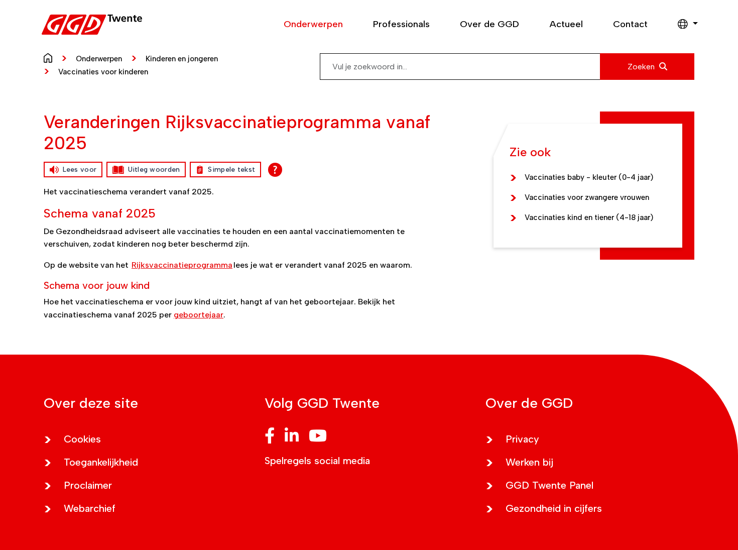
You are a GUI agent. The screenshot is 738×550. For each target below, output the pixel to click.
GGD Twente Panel (549, 485)
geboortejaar (198, 314)
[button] (683, 25)
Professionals (401, 24)
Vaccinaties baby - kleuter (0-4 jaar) (589, 177)
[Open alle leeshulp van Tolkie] (275, 170)
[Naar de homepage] (50, 57)
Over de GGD (489, 24)
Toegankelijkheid (101, 462)
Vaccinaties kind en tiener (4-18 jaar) (589, 217)
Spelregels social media (317, 461)
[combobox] (507, 66)
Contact (630, 24)
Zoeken (642, 66)
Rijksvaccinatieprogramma (182, 265)
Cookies (82, 439)
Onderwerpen (313, 24)
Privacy (522, 439)
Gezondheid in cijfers (554, 508)
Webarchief (89, 508)
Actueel (566, 24)
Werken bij (529, 462)
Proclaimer (88, 485)
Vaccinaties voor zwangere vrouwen (587, 197)
